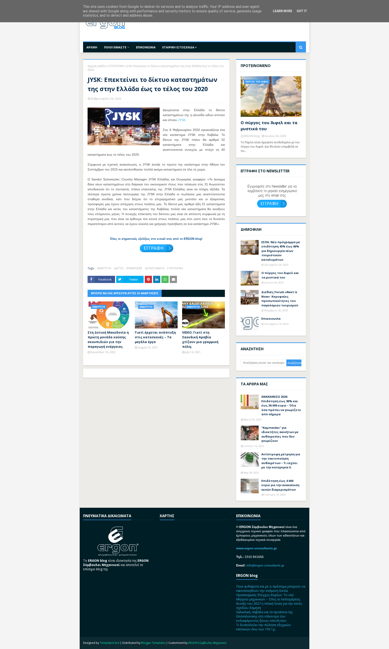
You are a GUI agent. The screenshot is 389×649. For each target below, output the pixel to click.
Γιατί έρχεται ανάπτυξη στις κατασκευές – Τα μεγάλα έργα (155, 337)
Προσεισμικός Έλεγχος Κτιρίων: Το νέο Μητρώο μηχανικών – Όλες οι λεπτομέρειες (268, 597)
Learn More (282, 11)
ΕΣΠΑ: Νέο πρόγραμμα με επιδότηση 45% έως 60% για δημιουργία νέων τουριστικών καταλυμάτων (280, 251)
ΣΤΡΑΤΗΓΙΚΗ (116, 66)
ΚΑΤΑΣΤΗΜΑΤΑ (155, 268)
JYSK (181, 120)
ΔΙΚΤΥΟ (119, 268)
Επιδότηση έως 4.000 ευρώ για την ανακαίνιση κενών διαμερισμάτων (280, 485)
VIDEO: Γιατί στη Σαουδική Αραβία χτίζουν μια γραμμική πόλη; (200, 339)
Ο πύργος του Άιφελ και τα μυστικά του (269, 125)
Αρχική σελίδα (97, 66)
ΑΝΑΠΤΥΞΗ (104, 268)
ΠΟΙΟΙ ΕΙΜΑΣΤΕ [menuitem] (115, 47)
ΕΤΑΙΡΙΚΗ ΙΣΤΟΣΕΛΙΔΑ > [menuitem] (179, 47)
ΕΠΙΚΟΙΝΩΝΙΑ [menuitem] (146, 47)
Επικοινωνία (270, 319)
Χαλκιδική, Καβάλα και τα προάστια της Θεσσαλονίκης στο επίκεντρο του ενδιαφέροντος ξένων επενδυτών (264, 616)
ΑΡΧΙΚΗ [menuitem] (91, 47)
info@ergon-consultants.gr (265, 565)
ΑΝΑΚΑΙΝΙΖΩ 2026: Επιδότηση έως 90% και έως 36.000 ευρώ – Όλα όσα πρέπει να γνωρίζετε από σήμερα (281, 405)
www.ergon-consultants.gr (256, 548)
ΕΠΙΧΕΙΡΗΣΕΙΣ (134, 268)
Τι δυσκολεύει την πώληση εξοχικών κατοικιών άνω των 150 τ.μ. (263, 627)
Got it (302, 11)
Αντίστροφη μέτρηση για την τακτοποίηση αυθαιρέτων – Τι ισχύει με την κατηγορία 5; (280, 460)
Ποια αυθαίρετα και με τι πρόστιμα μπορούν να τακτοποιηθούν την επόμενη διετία (270, 588)
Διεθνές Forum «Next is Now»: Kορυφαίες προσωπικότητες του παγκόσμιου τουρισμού (279, 298)
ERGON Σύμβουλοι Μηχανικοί (207, 643)
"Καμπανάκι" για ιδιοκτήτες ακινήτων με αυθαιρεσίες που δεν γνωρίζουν (280, 434)
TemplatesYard (109, 643)
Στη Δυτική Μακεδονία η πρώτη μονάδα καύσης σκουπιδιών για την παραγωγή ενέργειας (108, 339)
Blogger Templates (153, 643)
